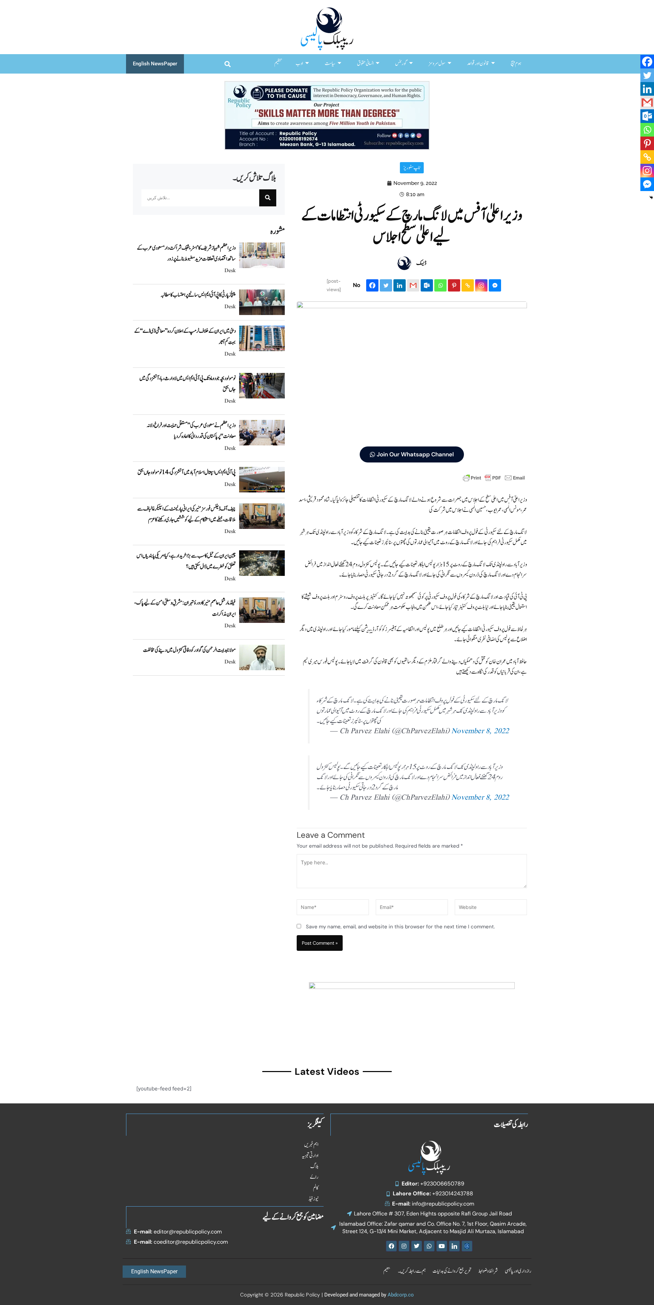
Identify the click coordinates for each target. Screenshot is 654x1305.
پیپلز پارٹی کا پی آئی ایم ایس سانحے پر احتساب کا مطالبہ (198, 294)
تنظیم (278, 63)
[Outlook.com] (427, 285)
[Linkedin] (399, 285)
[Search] (267, 197)
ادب (299, 63)
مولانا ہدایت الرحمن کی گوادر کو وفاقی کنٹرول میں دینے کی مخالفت (189, 650)
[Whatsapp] (440, 285)
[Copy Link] (468, 285)
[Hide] (651, 197)
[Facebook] (372, 285)
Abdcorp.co (401, 1295)
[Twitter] (386, 285)
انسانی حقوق (365, 63)
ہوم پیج (516, 63)
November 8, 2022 (480, 731)
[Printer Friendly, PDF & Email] (494, 477)
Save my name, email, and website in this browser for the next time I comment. (400, 926)
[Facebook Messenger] (495, 285)
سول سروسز (437, 63)
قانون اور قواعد (478, 63)
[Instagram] (481, 285)
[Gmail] (413, 285)
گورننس (401, 63)
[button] (227, 63)
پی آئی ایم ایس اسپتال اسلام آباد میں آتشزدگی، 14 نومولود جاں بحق (187, 472)
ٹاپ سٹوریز (411, 167)
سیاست (330, 63)
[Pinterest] (454, 285)
